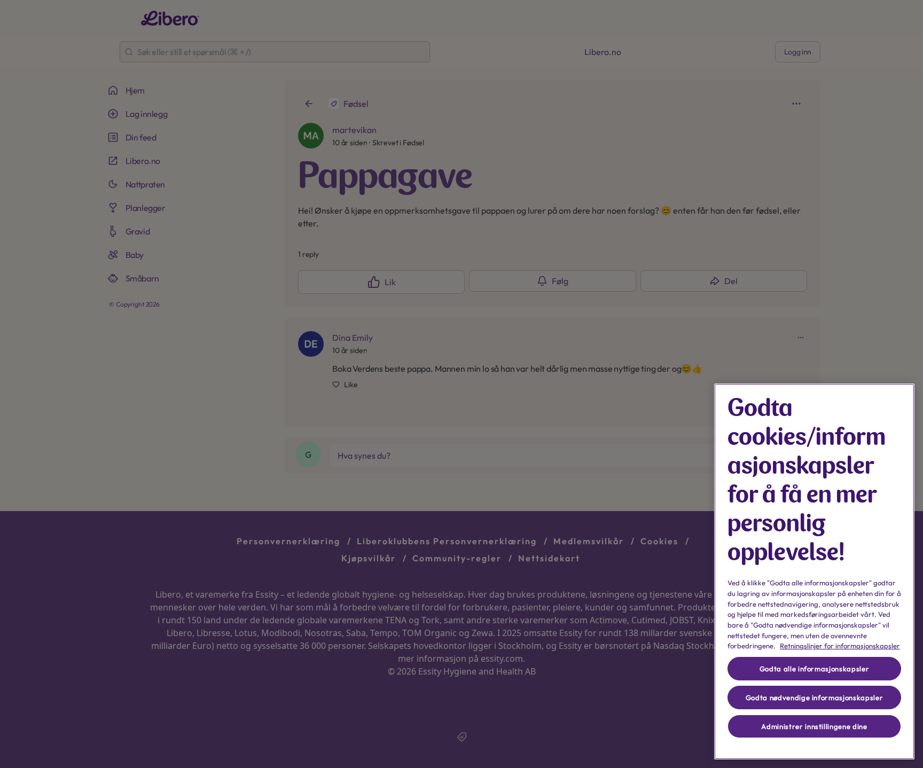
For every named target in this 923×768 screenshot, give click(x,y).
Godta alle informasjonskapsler (815, 668)
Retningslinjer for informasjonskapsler (840, 645)
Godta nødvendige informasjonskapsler (814, 697)
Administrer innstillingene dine (814, 726)
